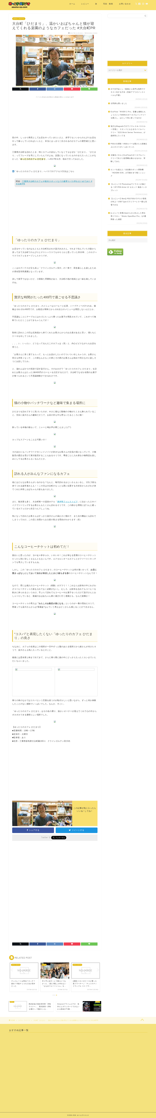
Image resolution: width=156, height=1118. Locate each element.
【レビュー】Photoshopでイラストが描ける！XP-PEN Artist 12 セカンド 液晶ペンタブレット (129, 187)
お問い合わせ (125, 4)
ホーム (72, 4)
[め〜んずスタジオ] (19, 8)
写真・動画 (108, 4)
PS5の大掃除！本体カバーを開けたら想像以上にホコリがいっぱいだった (129, 145)
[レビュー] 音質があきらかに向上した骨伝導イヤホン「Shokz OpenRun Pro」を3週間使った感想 (128, 216)
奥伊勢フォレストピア (67, 502)
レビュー (85, 4)
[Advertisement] (55, 115)
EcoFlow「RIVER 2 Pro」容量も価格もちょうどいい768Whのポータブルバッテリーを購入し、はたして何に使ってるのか (128, 115)
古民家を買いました (119, 103)
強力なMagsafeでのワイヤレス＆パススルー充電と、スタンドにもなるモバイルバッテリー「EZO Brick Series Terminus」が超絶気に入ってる (128, 131)
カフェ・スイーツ (18, 18)
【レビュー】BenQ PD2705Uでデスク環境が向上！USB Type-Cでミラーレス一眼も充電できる (129, 202)
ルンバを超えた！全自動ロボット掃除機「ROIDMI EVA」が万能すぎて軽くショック (128, 173)
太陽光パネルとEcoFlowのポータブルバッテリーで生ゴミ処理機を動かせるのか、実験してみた (128, 158)
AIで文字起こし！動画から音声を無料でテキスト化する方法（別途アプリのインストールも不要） (128, 92)
